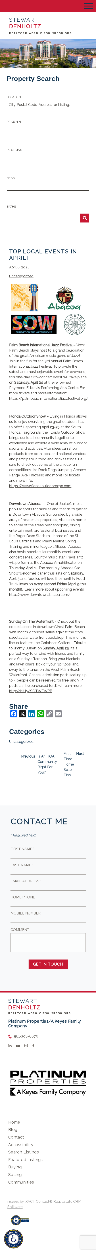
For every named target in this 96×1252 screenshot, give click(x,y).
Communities (21, 1182)
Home (14, 1122)
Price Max (14, 150)
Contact (16, 1137)
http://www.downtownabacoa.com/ (39, 595)
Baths (11, 206)
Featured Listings (25, 1159)
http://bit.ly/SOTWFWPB (30, 691)
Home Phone (22, 897)
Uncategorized (21, 276)
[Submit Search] (84, 218)
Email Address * (25, 881)
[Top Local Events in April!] (48, 336)
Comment (19, 930)
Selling (15, 1174)
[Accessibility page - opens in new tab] (20, 1222)
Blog (12, 1129)
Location (14, 97)
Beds (11, 178)
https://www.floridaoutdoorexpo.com (40, 486)
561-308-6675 (26, 1036)
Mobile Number (25, 913)
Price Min (14, 121)
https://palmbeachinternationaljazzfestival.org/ (48, 398)
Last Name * (21, 865)
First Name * (22, 849)
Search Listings (23, 1152)
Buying (15, 1167)
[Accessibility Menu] (13, 1238)
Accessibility (20, 1144)
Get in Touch (48, 964)
